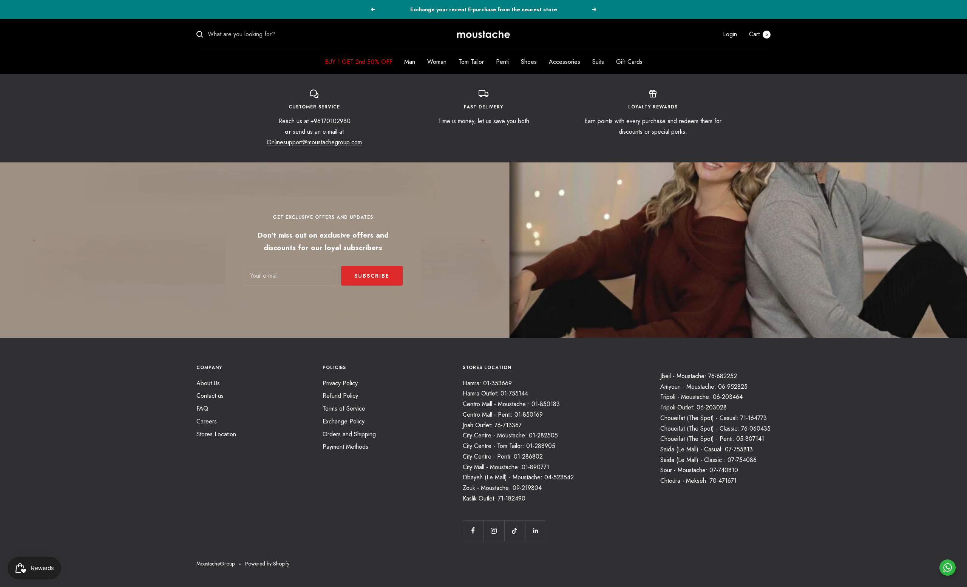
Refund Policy (340, 395)
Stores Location (216, 434)
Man (409, 61)
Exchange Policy (344, 421)
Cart (758, 34)
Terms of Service (344, 408)
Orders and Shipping (349, 434)
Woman (436, 61)
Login (730, 34)
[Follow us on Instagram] (494, 530)
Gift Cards (629, 61)
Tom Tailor (471, 61)
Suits (598, 61)
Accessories (564, 61)
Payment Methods (345, 446)
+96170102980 (330, 121)
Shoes (529, 61)
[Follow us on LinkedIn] (535, 530)
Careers (206, 421)
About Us (208, 383)
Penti (502, 61)
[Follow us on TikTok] (514, 530)
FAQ (202, 408)
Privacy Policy (340, 383)
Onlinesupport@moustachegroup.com (314, 142)
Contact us (210, 395)
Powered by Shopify (267, 563)
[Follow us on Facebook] (473, 530)
